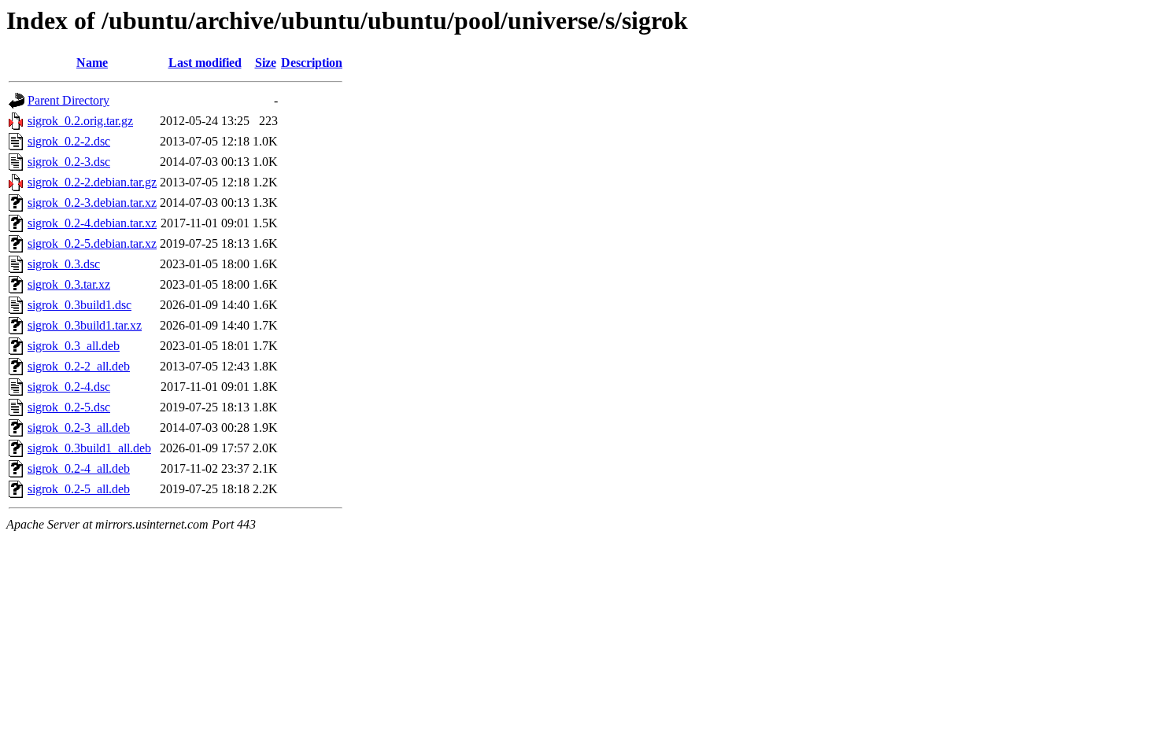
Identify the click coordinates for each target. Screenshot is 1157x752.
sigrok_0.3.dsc (64, 264)
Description (311, 62)
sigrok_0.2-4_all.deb (79, 468)
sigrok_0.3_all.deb (74, 345)
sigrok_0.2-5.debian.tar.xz (92, 243)
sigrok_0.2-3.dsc (69, 161)
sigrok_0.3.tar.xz (69, 284)
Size (265, 62)
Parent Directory (68, 100)
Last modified (205, 62)
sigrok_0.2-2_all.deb (79, 366)
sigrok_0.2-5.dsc (69, 407)
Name (92, 62)
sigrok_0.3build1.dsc (79, 304)
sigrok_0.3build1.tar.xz (85, 325)
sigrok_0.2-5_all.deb (79, 489)
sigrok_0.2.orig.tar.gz (80, 120)
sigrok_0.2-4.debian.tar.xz (92, 223)
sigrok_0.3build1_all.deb (89, 448)
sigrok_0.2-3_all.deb (79, 427)
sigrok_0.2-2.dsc (69, 141)
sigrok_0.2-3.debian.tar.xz (92, 202)
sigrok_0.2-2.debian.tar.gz (92, 182)
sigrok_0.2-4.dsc (69, 386)
